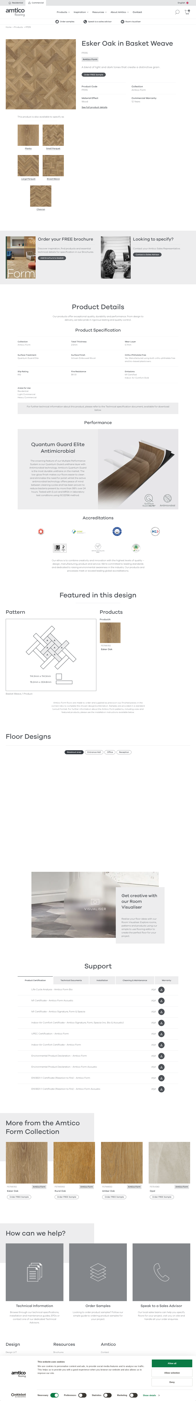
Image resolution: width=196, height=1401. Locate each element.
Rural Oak (60, 1191)
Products (62, 12)
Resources (98, 12)
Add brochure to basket (52, 258)
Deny (172, 1382)
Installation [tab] (102, 980)
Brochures (58, 1352)
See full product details (94, 107)
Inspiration (80, 12)
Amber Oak (108, 1191)
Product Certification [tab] (35, 980)
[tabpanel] (98, 1039)
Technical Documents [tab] (71, 980)
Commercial (38, 2)
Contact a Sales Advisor (147, 254)
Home (8, 27)
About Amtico (118, 12)
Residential (17, 2)
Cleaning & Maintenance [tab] (135, 980)
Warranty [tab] (166, 980)
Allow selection (172, 1373)
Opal (152, 1191)
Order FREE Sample (93, 74)
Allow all (172, 1363)
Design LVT (11, 1352)
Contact (137, 12)
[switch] (82, 1395)
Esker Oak (106, 649)
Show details (149, 1395)
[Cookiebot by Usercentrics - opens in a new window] (18, 1395)
